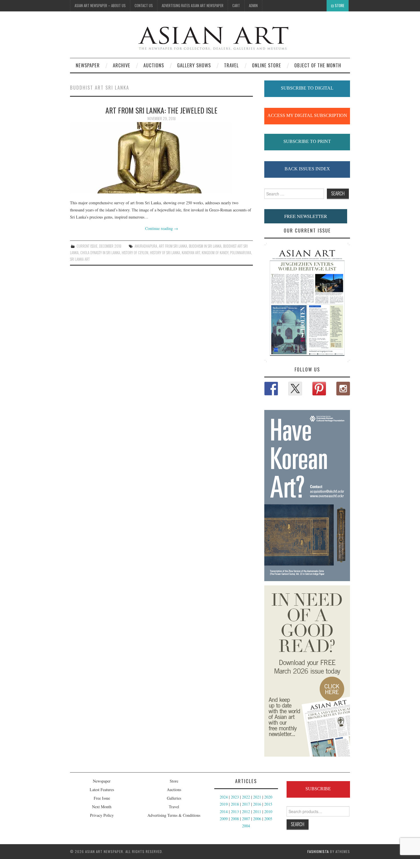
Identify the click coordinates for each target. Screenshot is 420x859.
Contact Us (144, 5)
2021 (257, 797)
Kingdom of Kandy (215, 252)
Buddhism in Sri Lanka (205, 246)
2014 (224, 811)
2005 (268, 818)
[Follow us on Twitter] (295, 388)
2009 (224, 818)
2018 (235, 804)
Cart (236, 5)
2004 (246, 825)
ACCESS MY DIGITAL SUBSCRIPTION (307, 115)
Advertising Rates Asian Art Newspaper (192, 5)
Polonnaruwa (240, 252)
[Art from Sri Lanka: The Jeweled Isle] (161, 157)
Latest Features (102, 789)
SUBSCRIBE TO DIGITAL (307, 88)
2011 (257, 811)
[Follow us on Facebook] (271, 388)
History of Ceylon (135, 252)
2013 (235, 811)
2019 (224, 804)
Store (339, 5)
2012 (246, 811)
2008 (235, 818)
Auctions (174, 789)
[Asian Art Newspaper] (180, 37)
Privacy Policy (102, 815)
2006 (257, 818)
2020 (268, 797)
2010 (268, 811)
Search (297, 824)
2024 (224, 797)
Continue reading (161, 228)
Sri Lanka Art (80, 259)
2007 (246, 818)
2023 (235, 797)
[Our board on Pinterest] (319, 388)
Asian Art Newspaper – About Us (100, 5)
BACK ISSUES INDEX (307, 168)
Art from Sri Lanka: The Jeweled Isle (161, 110)
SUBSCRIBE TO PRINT (307, 141)
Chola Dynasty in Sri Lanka (100, 252)
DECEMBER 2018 (110, 246)
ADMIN (253, 5)
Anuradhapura (146, 246)
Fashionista (318, 851)
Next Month (101, 806)
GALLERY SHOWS (194, 65)
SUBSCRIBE (318, 788)
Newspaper (88, 65)
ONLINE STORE (266, 65)
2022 (246, 797)
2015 (268, 804)
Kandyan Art (191, 252)
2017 (246, 804)
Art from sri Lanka (173, 246)
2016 (257, 804)
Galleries (174, 798)
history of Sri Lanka (165, 252)
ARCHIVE (121, 65)
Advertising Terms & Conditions (173, 815)
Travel (231, 65)
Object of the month (317, 65)
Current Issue (87, 246)
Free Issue (102, 798)
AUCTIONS (153, 65)
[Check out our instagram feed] (343, 388)
